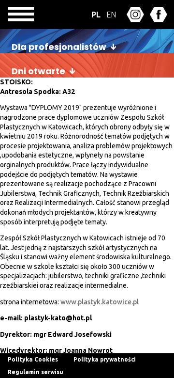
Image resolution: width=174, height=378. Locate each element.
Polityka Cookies (33, 359)
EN (111, 14)
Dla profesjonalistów (59, 47)
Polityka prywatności (104, 359)
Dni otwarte (38, 71)
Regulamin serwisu (35, 372)
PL (96, 14)
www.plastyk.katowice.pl (99, 302)
